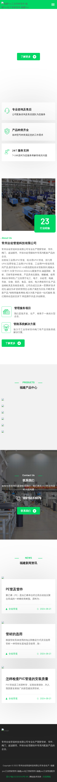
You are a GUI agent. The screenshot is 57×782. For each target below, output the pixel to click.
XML (27, 776)
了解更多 (26, 56)
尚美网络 (47, 776)
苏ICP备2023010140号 (15, 776)
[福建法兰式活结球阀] (28, 425)
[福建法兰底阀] (28, 405)
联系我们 (26, 510)
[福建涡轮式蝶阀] (28, 412)
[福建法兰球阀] (28, 399)
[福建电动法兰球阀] (28, 418)
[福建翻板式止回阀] (28, 431)
